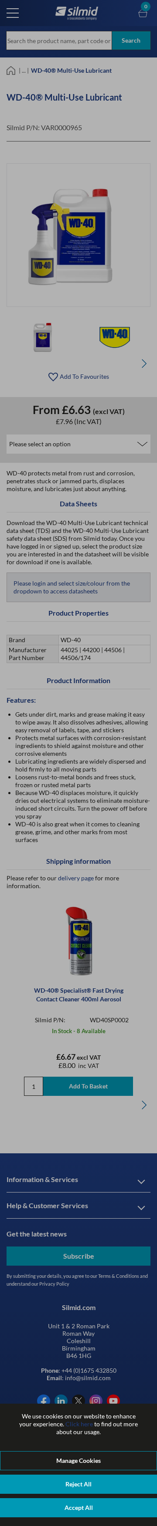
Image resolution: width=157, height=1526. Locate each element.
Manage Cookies (78, 1460)
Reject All (78, 1484)
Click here (79, 1424)
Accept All (79, 1507)
